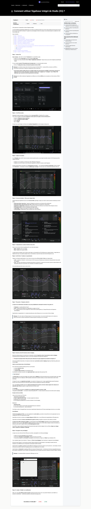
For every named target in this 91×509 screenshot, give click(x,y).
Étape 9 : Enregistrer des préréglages (21, 50)
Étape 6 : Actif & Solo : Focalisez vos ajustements (23, 41)
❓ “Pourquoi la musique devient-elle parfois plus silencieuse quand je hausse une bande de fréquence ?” (35, 45)
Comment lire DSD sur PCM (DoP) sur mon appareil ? (71, 34)
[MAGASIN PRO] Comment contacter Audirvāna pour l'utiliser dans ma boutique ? (71, 49)
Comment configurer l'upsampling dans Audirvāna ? (72, 28)
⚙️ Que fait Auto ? (19, 48)
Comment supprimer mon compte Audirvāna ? (71, 43)
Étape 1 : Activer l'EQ (18, 35)
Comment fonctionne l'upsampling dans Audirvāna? (72, 31)
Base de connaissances (70, 1)
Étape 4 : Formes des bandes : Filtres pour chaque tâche (24, 39)
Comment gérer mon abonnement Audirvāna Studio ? (71, 40)
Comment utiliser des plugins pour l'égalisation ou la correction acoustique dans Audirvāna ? (71, 25)
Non (40, 501)
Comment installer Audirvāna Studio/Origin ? (70, 46)
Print (66, 19)
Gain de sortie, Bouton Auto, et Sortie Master (24, 46)
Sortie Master (18, 49)
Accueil (62, 1)
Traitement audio (32, 5)
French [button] (77, 1)
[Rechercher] (78, 5)
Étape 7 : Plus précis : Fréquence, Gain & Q (22, 42)
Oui (46, 501)
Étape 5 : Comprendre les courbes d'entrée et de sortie (24, 40)
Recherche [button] (77, 21)
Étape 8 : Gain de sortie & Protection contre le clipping (24, 44)
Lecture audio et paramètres (27, 5)
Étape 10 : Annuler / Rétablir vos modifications (22, 51)
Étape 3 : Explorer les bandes (19, 38)
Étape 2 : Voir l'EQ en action (19, 36)
